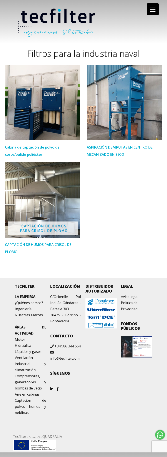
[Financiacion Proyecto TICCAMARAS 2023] (34, 444)
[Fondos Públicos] (136, 347)
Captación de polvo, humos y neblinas (30, 406)
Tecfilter (19, 436)
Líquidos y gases (28, 351)
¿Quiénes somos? (29, 302)
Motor (20, 339)
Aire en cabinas (27, 394)
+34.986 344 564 (68, 346)
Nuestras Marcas (29, 315)
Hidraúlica (23, 345)
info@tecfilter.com (65, 358)
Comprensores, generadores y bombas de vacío (30, 382)
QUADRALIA (52, 436)
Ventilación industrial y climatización (30, 363)
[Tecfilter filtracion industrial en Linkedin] (51, 387)
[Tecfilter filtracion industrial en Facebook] (58, 387)
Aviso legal (129, 296)
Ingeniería (23, 308)
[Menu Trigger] (153, 9)
